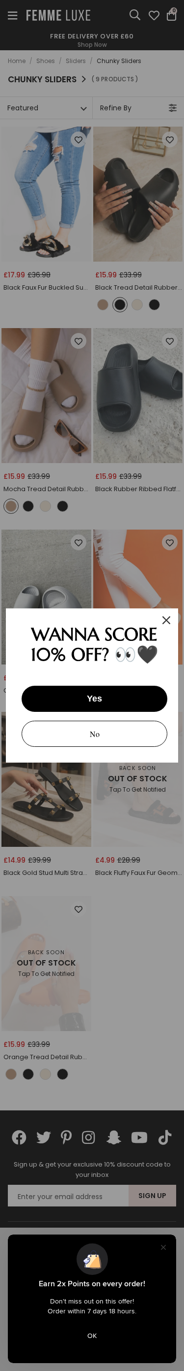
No (95, 734)
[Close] (166, 620)
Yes (94, 698)
